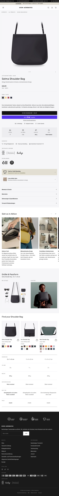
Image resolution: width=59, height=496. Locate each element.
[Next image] (55, 72)
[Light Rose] (41, 351)
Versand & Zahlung (6, 445)
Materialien (5, 194)
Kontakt (3, 462)
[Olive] (27, 349)
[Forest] (35, 346)
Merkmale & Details (7, 189)
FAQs (3, 443)
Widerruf (4, 451)
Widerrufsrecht (34, 492)
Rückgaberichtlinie (6, 448)
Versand (40, 492)
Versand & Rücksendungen (8, 203)
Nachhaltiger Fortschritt (37, 443)
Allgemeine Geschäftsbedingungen (10, 459)
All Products (12, 12)
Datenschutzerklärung (7, 454)
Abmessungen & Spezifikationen (10, 198)
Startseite (4, 12)
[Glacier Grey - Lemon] (27, 346)
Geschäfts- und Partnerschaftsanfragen (11, 456)
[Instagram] (2, 469)
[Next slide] (55, 214)
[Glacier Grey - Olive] (22, 346)
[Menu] (3, 7)
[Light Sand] (43, 349)
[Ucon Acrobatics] (25, 7)
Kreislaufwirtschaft (35, 445)
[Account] (52, 7)
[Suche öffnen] (48, 7)
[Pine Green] (41, 346)
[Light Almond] (49, 346)
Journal (32, 454)
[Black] (3, 98)
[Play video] (11, 233)
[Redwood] (41, 349)
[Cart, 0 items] (55, 7)
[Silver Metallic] (24, 349)
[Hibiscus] (43, 346)
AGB (28, 492)
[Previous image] (3, 72)
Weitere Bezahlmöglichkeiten (29, 120)
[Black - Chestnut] (24, 346)
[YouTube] (8, 469)
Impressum (33, 456)
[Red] (51, 346)
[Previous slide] (51, 214)
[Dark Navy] (11, 98)
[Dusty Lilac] (46, 349)
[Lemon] (6, 98)
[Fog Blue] (54, 346)
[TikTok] (5, 469)
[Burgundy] (8, 98)
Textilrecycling (34, 448)
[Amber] (46, 346)
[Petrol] (22, 349)
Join (26, 433)
